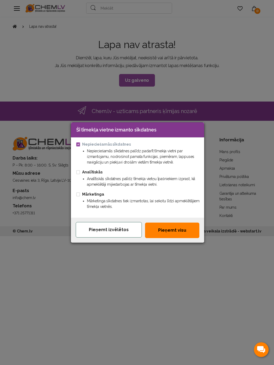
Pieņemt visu (172, 230)
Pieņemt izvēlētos (109, 229)
